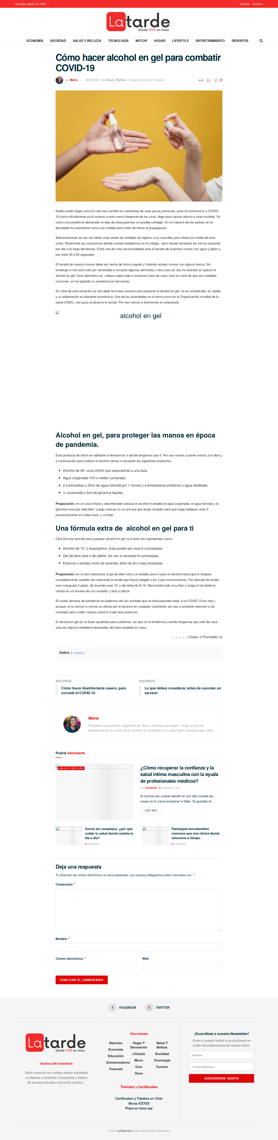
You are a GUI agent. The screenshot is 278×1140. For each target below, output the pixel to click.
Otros (139, 1073)
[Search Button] (261, 40)
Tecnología (118, 40)
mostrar (78, 653)
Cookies (245, 4)
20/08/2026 (167, 787)
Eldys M (151, 787)
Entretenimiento (210, 40)
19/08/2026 (180, 843)
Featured (115, 1069)
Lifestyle (180, 40)
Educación (116, 1056)
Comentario (66, 884)
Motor (141, 40)
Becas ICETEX (139, 1103)
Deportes (240, 40)
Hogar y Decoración (138, 1045)
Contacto (257, 4)
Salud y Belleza (87, 40)
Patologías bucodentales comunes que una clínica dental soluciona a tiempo (195, 833)
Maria (73, 80)
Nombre (63, 939)
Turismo (162, 1067)
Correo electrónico (71, 958)
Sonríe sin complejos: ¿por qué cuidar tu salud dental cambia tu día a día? (109, 833)
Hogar (159, 40)
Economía (34, 40)
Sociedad (58, 40)
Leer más (152, 810)
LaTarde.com (124, 1130)
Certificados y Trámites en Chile (138, 1098)
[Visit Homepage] (139, 22)
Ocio (138, 1067)
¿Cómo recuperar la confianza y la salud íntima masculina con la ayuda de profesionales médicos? (179, 774)
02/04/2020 (92, 80)
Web (145, 958)
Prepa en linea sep (139, 1108)
